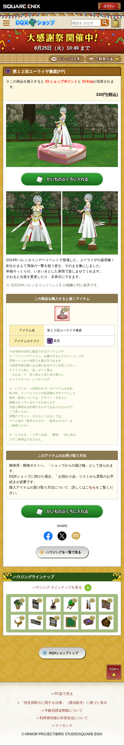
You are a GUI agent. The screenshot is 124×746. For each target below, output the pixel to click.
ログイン (109, 6)
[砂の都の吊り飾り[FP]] (88, 604)
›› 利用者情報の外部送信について (62, 718)
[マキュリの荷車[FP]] (71, 604)
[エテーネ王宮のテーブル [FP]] (88, 622)
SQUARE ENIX (22, 6)
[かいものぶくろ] (116, 23)
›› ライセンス (62, 725)
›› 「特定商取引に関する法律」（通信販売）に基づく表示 (62, 703)
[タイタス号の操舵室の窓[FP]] (53, 622)
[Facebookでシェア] (48, 536)
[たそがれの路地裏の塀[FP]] (36, 622)
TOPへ (114, 672)
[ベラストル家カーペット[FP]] (71, 622)
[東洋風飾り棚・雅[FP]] (106, 622)
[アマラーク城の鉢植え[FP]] (18, 604)
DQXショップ (35, 22)
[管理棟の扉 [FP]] (106, 604)
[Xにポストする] (62, 536)
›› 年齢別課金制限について (62, 710)
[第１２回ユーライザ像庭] (62, 313)
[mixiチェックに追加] (75, 536)
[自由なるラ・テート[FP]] (53, 604)
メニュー (6, 23)
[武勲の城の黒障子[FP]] (36, 604)
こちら (90, 487)
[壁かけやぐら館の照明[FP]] (18, 622)
